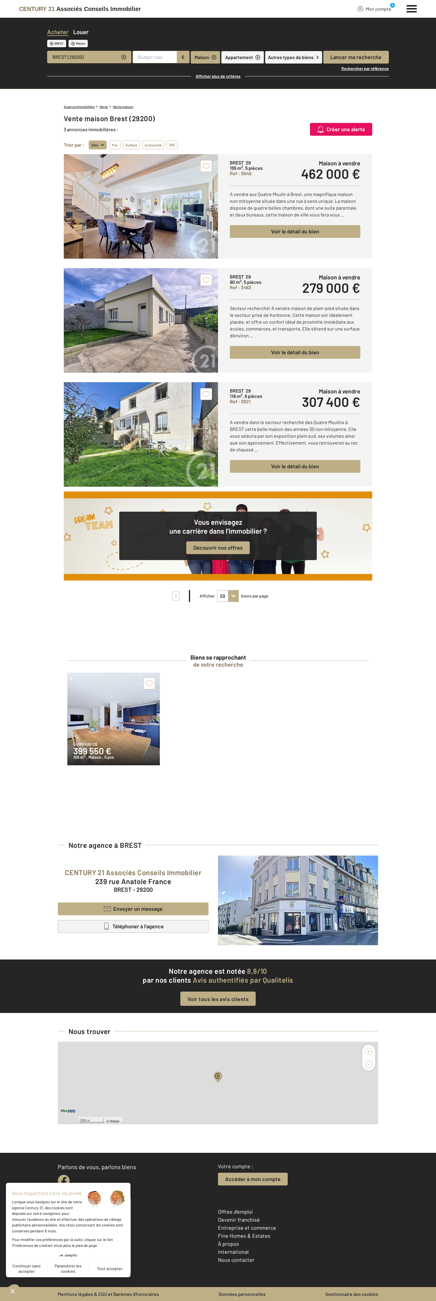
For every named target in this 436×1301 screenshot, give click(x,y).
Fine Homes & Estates (244, 1235)
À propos (228, 1243)
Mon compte (378, 9)
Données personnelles (242, 1294)
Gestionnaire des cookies (351, 1294)
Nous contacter (236, 1259)
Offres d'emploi (235, 1211)
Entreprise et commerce (247, 1227)
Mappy (115, 1120)
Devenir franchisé (239, 1219)
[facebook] (64, 1181)
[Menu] (412, 8)
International (233, 1251)
